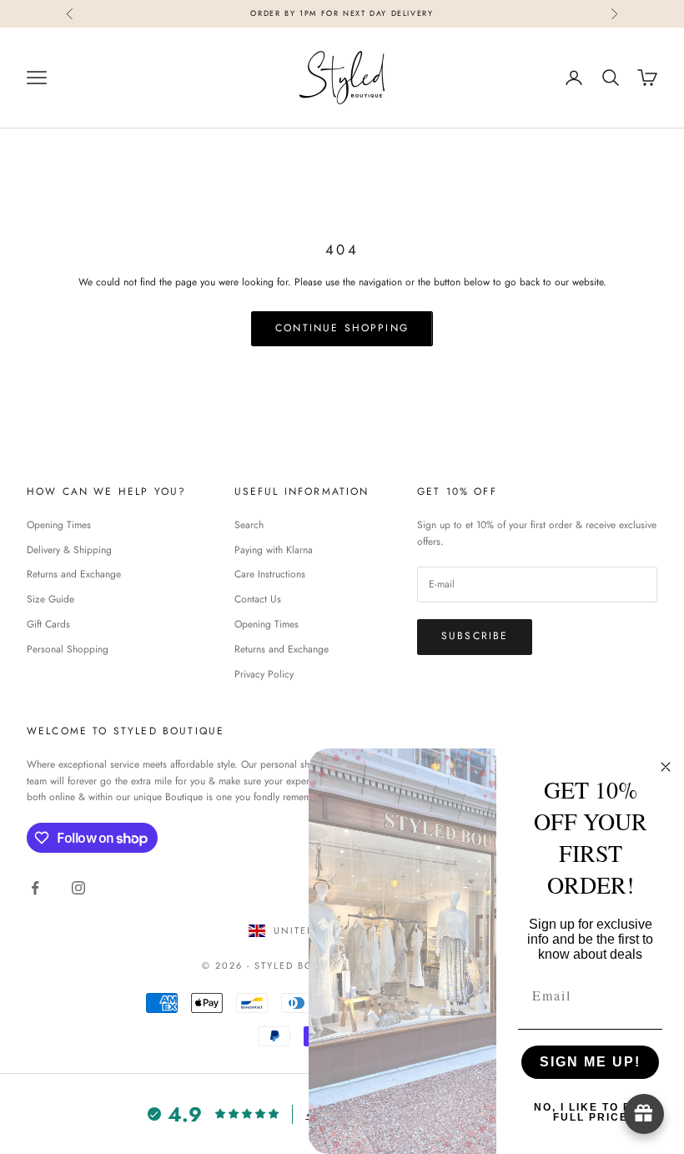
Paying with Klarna (273, 549)
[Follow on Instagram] (78, 887)
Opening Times (59, 524)
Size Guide (50, 599)
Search (249, 524)
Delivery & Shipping (69, 549)
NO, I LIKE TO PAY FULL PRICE (590, 1112)
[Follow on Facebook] (35, 887)
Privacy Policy (264, 674)
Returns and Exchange (74, 574)
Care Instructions (269, 574)
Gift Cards (48, 624)
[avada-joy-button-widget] (644, 1114)
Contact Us (257, 599)
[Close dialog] (666, 767)
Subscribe (474, 635)
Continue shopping (342, 327)
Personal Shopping (67, 649)
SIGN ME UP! (590, 1062)
